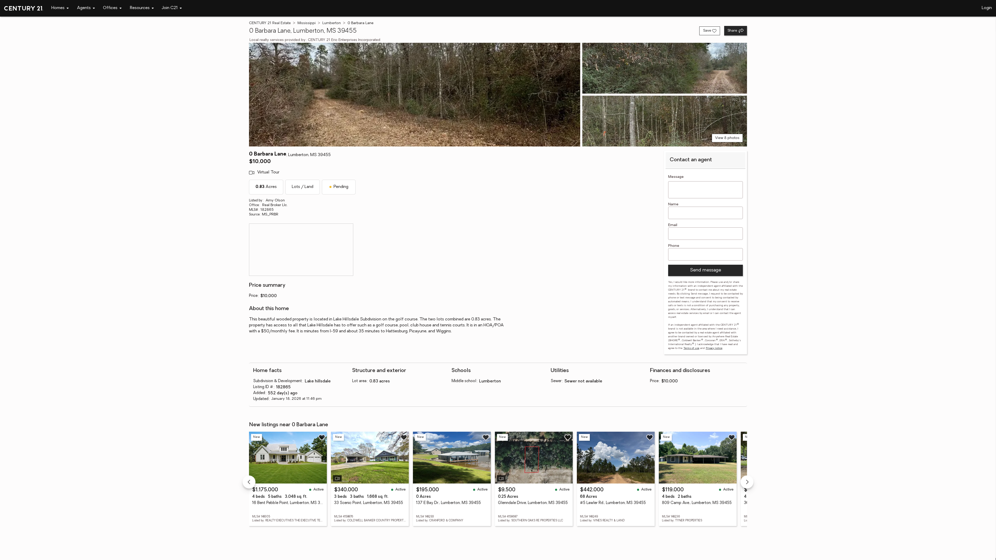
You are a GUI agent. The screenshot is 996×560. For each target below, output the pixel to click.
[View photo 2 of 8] (664, 68)
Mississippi (307, 23)
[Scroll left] (249, 481)
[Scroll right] (747, 481)
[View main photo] (414, 94)
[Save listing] (322, 437)
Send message (705, 270)
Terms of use (691, 348)
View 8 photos (727, 138)
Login (987, 8)
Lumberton (331, 23)
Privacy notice (714, 348)
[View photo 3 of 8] (664, 121)
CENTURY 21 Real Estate (270, 23)
